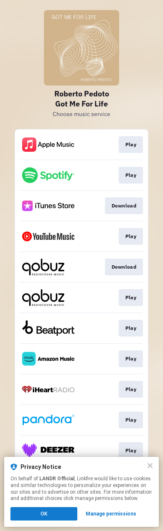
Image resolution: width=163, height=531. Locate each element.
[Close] (150, 465)
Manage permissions (111, 514)
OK (44, 514)
